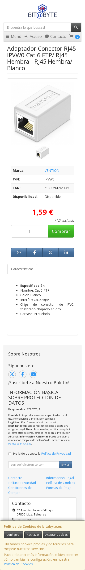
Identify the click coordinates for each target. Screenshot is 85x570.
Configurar (13, 535)
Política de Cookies (18, 564)
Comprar (61, 231)
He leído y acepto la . (42, 454)
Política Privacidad (22, 482)
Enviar (65, 465)
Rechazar (33, 535)
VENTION (52, 170)
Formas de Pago (59, 487)
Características (22, 269)
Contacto (57, 36)
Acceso (35, 36)
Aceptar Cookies (56, 535)
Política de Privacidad (19, 443)
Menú (15, 36)
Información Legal (60, 478)
